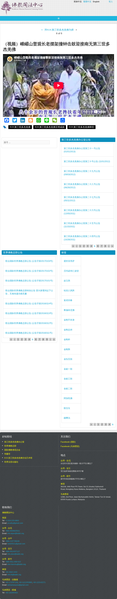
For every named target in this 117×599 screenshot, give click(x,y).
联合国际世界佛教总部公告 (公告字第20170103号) (29, 261)
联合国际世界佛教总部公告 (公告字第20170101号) (29, 280)
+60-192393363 (11, 593)
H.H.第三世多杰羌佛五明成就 (49, 127)
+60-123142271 (39, 582)
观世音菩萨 (69, 261)
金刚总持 (68, 329)
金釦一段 (68, 369)
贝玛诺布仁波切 (71, 271)
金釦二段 (68, 388)
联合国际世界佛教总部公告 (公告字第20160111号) (29, 333)
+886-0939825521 (12, 531)
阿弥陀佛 (68, 398)
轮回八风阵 (69, 290)
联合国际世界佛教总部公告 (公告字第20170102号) (29, 271)
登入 (111, 1)
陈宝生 (67, 408)
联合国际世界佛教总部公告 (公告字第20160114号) (29, 303)
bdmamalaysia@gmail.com (18, 585)
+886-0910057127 (12, 551)
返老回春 (68, 300)
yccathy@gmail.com (15, 523)
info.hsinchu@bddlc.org (16, 564)
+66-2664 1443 (11, 572)
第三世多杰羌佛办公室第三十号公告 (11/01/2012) (87, 161)
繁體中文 (87, 1)
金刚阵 (67, 349)
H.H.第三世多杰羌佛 (20, 127)
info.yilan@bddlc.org (15, 554)
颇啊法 (67, 418)
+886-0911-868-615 (13, 562)
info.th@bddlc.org (14, 575)
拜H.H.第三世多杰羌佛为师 (59, 29)
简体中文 (78, 1)
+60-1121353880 (25, 582)
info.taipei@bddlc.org (15, 533)
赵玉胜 (67, 280)
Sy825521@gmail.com (16, 544)
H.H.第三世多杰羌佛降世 (81, 127)
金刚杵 (67, 339)
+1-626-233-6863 (12, 521)
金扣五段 (68, 359)
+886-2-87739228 (12, 541)
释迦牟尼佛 (69, 310)
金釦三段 (68, 378)
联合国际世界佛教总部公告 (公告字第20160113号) (29, 313)
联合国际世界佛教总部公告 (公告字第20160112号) (29, 323)
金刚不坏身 (69, 320)
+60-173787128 (11, 582)
